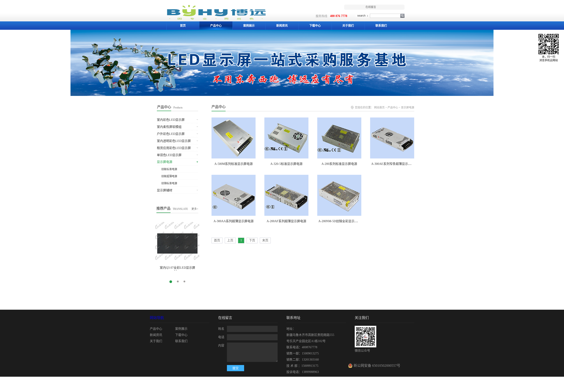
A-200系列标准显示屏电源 (339, 164)
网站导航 (157, 318)
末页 (265, 240)
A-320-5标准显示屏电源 (286, 164)
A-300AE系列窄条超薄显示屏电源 (394, 164)
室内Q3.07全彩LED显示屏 (177, 267)
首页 (183, 25)
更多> (194, 208)
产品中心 (219, 107)
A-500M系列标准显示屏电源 (233, 164)
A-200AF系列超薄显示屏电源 (286, 221)
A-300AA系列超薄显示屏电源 (233, 221)
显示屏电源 (407, 107)
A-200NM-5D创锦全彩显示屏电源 (341, 221)
